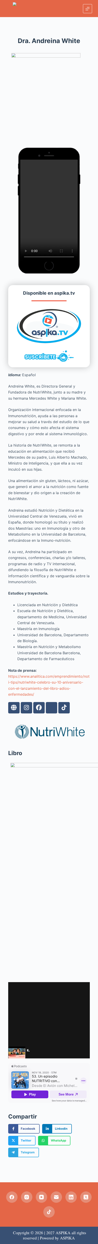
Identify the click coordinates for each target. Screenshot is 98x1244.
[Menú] (87, 8)
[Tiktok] (64, 707)
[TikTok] (49, 1212)
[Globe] (14, 707)
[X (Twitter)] (86, 1197)
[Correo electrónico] (56, 1197)
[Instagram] (26, 707)
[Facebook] (39, 707)
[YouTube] (41, 1197)
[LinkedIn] (71, 1197)
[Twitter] (51, 707)
